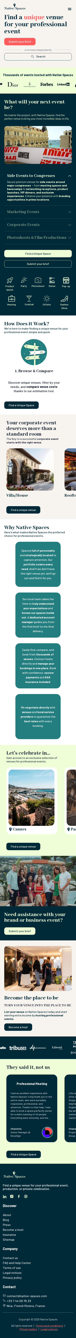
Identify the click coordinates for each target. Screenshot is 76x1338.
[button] (38, 187)
